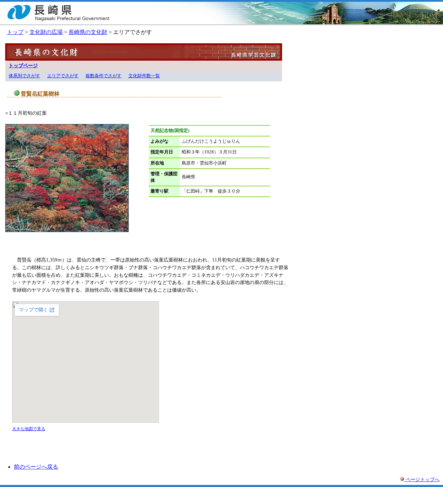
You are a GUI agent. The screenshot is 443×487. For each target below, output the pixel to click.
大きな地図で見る (28, 428)
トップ (15, 32)
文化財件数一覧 (144, 75)
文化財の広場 (46, 32)
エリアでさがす (63, 75)
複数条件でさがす (103, 75)
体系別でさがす (24, 75)
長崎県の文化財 (88, 32)
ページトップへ (422, 479)
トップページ (23, 65)
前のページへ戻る (36, 467)
